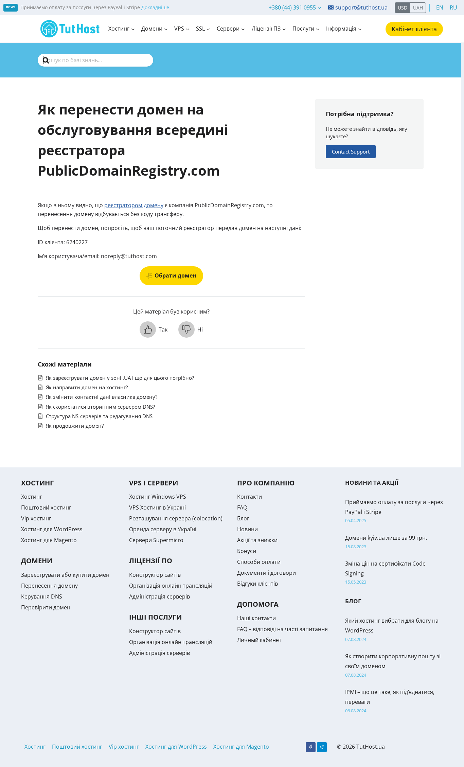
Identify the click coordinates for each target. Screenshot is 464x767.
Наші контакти (256, 618)
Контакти (249, 496)
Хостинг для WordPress (52, 529)
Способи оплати (259, 562)
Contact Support (351, 151)
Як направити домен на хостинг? (87, 387)
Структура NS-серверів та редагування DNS (99, 416)
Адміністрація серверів (159, 596)
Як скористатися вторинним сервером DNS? (100, 406)
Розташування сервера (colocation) (175, 518)
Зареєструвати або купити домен (65, 574)
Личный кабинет (259, 640)
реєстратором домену (133, 205)
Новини (247, 529)
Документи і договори (266, 572)
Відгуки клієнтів (257, 583)
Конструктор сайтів (155, 574)
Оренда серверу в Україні (162, 529)
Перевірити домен (45, 607)
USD (402, 7)
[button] (153, 329)
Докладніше (155, 7)
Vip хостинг (36, 518)
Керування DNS (41, 596)
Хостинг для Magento (49, 540)
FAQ (242, 507)
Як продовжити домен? (75, 425)
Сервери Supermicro (156, 540)
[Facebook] (311, 747)
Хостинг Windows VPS (157, 496)
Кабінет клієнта (414, 29)
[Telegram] (322, 747)
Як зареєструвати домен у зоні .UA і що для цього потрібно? (120, 377)
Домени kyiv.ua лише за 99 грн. (386, 537)
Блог (243, 518)
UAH (418, 7)
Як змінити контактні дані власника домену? (101, 396)
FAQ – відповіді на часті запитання (282, 629)
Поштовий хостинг (46, 507)
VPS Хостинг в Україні (157, 507)
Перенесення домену (49, 585)
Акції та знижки (257, 540)
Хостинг (31, 496)
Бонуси (246, 551)
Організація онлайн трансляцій (170, 585)
